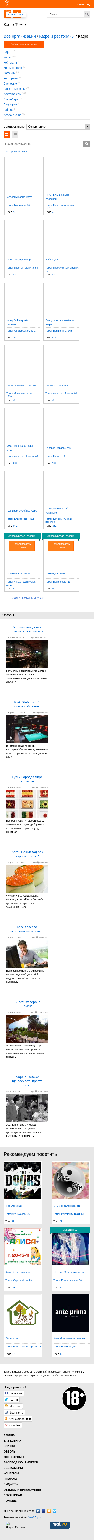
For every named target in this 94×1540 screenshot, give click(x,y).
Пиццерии (10, 104)
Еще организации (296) (24, 598)
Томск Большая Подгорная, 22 (23, 1346)
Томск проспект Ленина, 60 (61, 393)
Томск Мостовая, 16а (18, 205)
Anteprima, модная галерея (69, 1338)
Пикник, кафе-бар (56, 573)
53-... (54, 588)
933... (16, 463)
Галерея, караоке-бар (58, 448)
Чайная (8, 109)
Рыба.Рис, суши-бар (19, 259)
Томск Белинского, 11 (57, 581)
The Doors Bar (14, 1205)
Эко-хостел (12, 1338)
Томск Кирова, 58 (55, 456)
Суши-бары (11, 99)
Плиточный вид (7, 134)
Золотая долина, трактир (21, 385)
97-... (62, 1287)
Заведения (12, 1440)
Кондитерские (13, 67)
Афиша (9, 1435)
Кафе (7, 57)
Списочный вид (15, 134)
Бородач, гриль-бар (57, 385)
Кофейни (10, 73)
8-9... (15, 274)
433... (55, 337)
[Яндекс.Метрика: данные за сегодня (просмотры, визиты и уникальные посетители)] (16, 1525)
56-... (54, 212)
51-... (15, 400)
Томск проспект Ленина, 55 (22, 267)
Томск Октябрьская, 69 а (20, 330)
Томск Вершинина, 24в (58, 330)
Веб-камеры (13, 1468)
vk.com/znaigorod (38, 1511)
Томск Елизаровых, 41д (20, 518)
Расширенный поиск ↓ (16, 151)
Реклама (10, 1479)
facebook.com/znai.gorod (43, 1511)
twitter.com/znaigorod (54, 1511)
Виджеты (11, 1484)
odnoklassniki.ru (49, 1511)
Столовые (10, 83)
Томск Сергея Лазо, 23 (18, 1280)
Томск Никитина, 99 (64, 1346)
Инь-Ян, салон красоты (67, 1205)
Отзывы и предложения (23, 1489)
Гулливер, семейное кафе (22, 510)
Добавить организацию (24, 44)
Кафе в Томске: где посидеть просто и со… (27, 1081)
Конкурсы (11, 1473)
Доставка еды (12, 94)
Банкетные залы (14, 88)
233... (55, 463)
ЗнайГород (35, 1517)
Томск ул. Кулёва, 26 (17, 1214)
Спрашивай (13, 1495)
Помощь (10, 1500)
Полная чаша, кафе (18, 573)
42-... (15, 588)
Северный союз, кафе (19, 196)
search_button (86, 143)
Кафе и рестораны (57, 36)
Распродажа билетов (21, 1462)
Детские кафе (12, 115)
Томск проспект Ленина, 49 (22, 456)
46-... (62, 1353)
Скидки (9, 1446)
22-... (62, 1221)
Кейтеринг (10, 62)
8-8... (14, 1353)
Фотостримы (14, 1457)
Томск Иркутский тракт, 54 (68, 1214)
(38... (15, 337)
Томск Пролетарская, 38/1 (68, 1280)
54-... (15, 525)
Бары (7, 52)
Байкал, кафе (53, 259)
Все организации (20, 36)
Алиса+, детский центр (19, 1272)
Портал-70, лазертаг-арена (69, 1272)
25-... (15, 212)
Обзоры (10, 1451)
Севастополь (16, 14)
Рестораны (11, 78)
